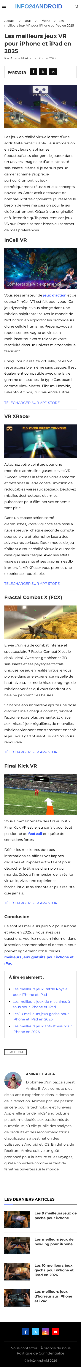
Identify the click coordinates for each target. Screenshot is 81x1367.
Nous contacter (24, 1348)
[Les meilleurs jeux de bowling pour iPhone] (17, 1245)
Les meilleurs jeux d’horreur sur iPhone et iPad (53, 1296)
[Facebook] (25, 1331)
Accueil (9, 21)
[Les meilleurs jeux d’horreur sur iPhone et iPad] (17, 1298)
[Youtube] (55, 1331)
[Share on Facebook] (33, 71)
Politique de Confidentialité (40, 1353)
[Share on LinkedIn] (53, 71)
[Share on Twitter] (43, 71)
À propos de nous (55, 1348)
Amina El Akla (20, 58)
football (35, 834)
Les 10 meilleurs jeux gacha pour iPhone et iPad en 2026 (54, 1270)
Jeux (28, 21)
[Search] (77, 6)
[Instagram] (45, 1331)
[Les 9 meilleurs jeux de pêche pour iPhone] (17, 1219)
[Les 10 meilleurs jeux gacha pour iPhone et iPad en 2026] (17, 1271)
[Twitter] (35, 1331)
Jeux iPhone (15, 1051)
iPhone (45, 21)
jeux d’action (55, 295)
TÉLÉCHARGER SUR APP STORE (32, 403)
